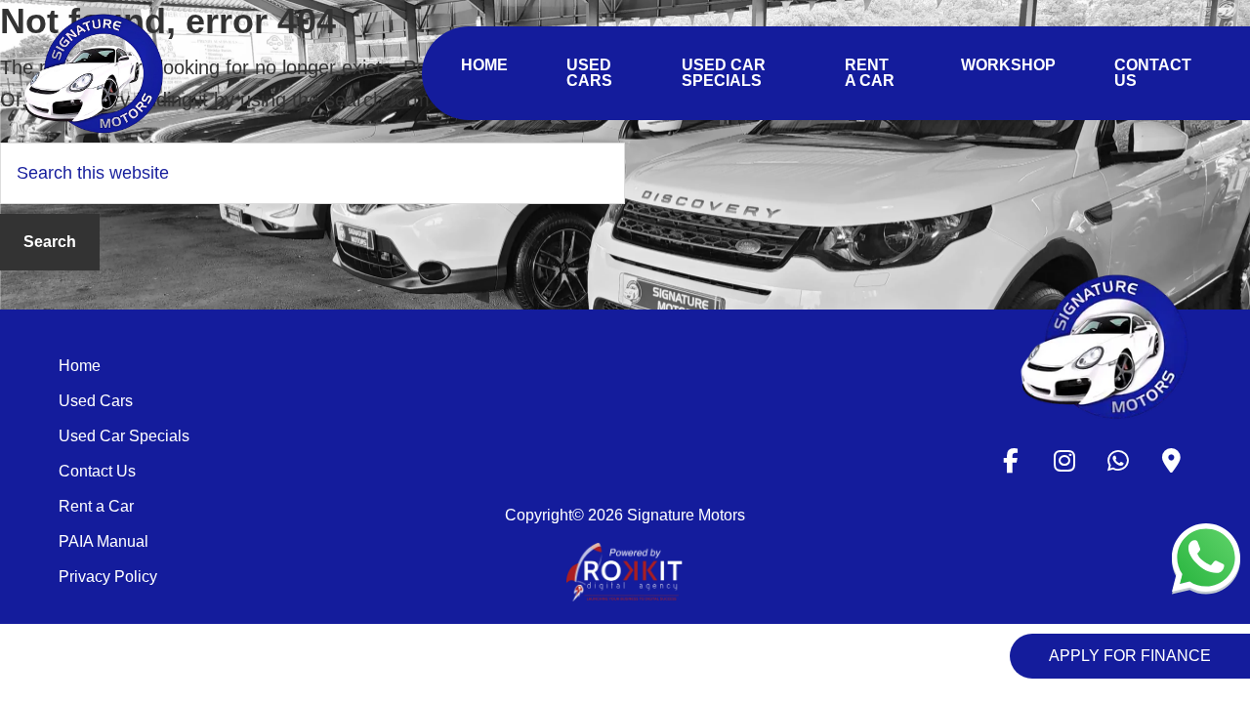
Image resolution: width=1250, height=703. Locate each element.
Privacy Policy (108, 576)
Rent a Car (96, 506)
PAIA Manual (103, 541)
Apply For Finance (1130, 655)
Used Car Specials (124, 436)
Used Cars (96, 401)
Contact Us (97, 471)
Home (80, 365)
